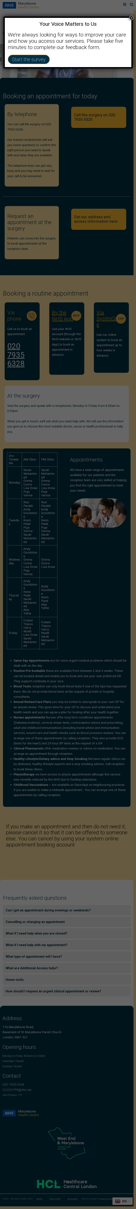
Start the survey (29, 59)
